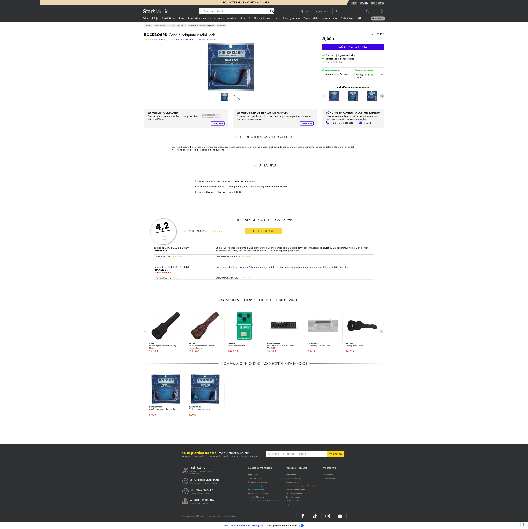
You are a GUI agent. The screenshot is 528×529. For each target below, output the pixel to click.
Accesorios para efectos (177, 25)
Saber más (307, 123)
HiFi (359, 18)
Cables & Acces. (348, 18)
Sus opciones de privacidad (282, 525)
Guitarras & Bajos (151, 18)
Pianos (182, 18)
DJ (250, 18)
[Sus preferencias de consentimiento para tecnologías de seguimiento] (523, 524)
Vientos (307, 18)
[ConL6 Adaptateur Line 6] (353, 95)
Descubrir (218, 123)
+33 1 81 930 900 (204, 493)
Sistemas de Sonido (263, 18)
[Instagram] (327, 516)
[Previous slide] (324, 96)
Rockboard (221, 25)
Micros (243, 18)
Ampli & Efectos (169, 18)
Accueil (148, 25)
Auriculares (232, 18)
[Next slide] (382, 96)
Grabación (219, 18)
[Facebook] (302, 516)
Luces (277, 18)
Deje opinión (263, 231)
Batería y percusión (292, 18)
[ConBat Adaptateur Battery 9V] (334, 95)
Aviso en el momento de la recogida (243, 525)
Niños (335, 18)
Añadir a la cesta (353, 47)
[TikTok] (315, 516)
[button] (224, 97)
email (367, 123)
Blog (287, 504)
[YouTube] (340, 516)
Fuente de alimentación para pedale (201, 25)
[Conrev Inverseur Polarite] (372, 95)
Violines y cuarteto (321, 18)
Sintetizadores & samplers (200, 18)
